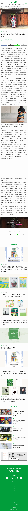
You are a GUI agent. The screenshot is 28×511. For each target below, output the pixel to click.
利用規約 (14, 507)
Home (2, 6)
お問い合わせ (14, 502)
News (14, 500)
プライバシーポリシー (14, 509)
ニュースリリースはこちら (14, 504)
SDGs (14, 498)
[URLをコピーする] (24, 44)
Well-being (14, 496)
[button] (4, 44)
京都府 (10, 39)
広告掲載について (14, 506)
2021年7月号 (4, 39)
